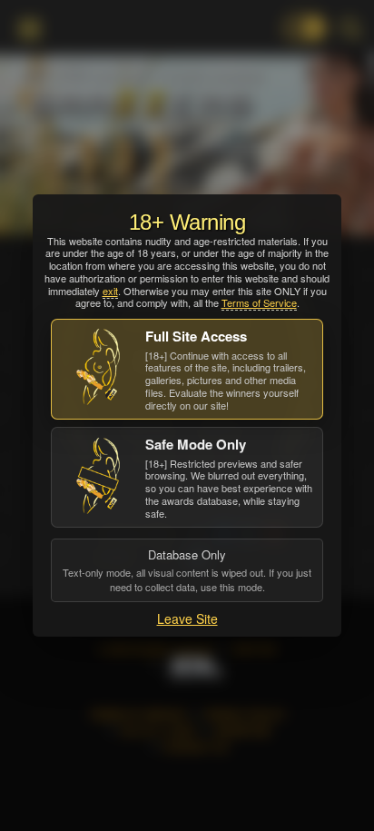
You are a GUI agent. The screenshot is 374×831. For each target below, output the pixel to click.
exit (110, 290)
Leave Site (187, 618)
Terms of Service (259, 302)
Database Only (187, 569)
